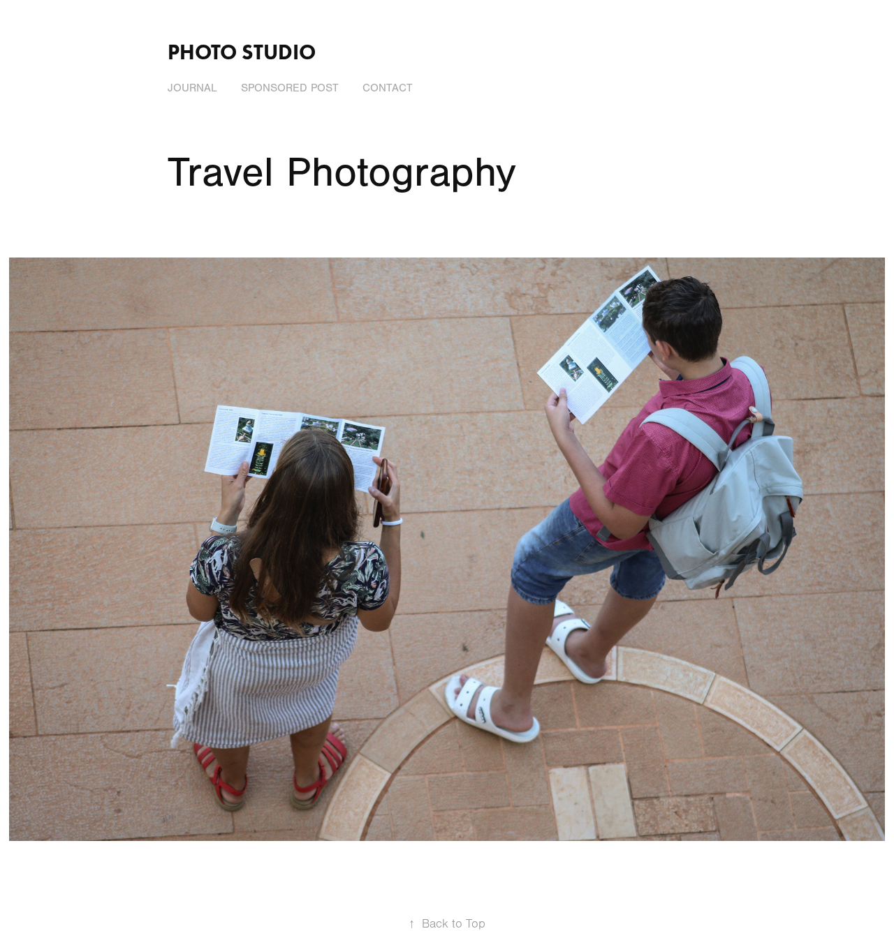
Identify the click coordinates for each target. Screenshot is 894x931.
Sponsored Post (290, 88)
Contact (387, 88)
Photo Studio (242, 52)
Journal (192, 88)
